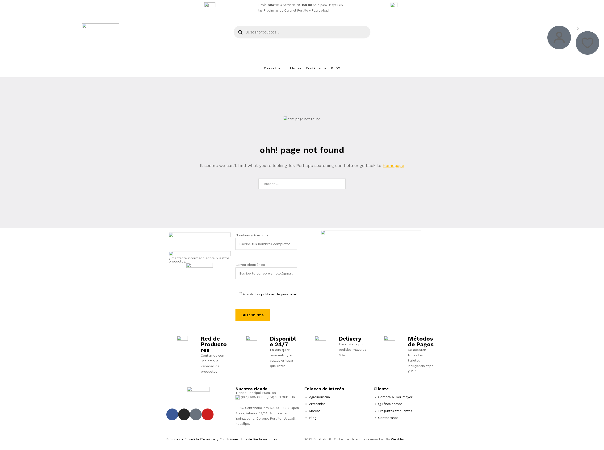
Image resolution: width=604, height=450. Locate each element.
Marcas (314, 411)
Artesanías (317, 404)
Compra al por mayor (395, 397)
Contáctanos (388, 418)
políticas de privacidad (279, 294)
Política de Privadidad (183, 439)
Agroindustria (319, 397)
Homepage (393, 165)
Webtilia (397, 439)
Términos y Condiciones (220, 439)
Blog (312, 418)
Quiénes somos (390, 404)
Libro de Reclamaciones (258, 439)
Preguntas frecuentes (395, 411)
